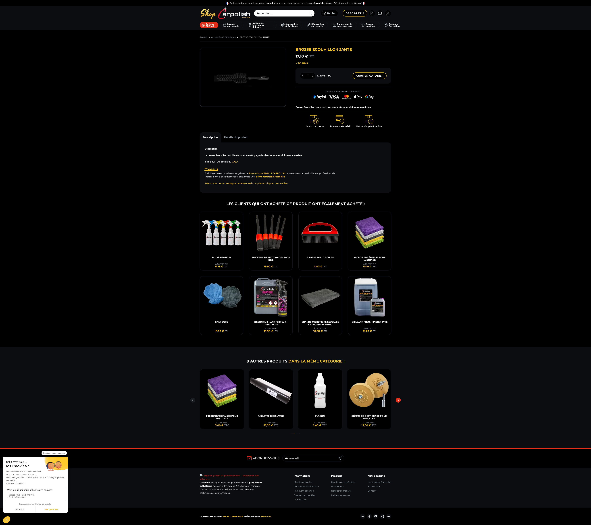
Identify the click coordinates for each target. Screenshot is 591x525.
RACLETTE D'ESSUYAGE (271, 416)
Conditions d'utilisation (306, 486)
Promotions (337, 486)
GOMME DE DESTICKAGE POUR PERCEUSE (369, 417)
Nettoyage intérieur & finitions (258, 25)
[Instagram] (382, 516)
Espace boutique (371, 25)
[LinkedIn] (362, 516)
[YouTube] (375, 516)
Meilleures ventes (340, 495)
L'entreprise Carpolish (379, 482)
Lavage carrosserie (233, 25)
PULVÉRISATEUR (221, 257)
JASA (235, 161)
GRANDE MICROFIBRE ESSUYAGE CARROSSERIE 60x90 (320, 323)
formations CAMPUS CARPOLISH (267, 173)
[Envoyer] (340, 458)
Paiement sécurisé (304, 490)
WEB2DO (265, 516)
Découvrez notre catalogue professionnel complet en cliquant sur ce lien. (246, 183)
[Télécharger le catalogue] (372, 13)
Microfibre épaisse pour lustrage (369, 258)
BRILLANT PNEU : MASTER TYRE (369, 322)
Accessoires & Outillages (291, 25)
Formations (374, 486)
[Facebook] (369, 516)
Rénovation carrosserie (317, 25)
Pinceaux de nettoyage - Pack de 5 (271, 258)
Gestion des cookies (304, 495)
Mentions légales (303, 482)
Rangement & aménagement (345, 25)
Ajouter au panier (369, 75)
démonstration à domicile (270, 176)
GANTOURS (221, 322)
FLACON (320, 416)
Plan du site (300, 499)
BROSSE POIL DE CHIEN (320, 257)
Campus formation (394, 25)
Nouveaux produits (341, 490)
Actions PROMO (210, 25)
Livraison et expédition (343, 482)
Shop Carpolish (233, 516)
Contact (372, 490)
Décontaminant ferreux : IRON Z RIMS (270, 323)
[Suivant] (398, 400)
